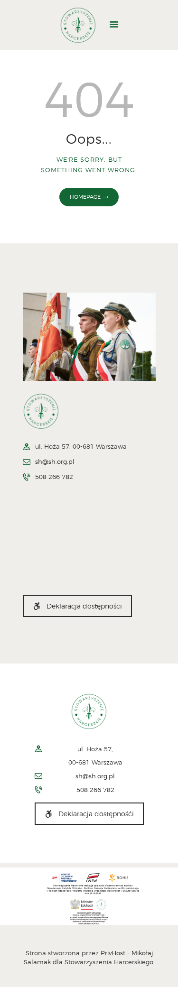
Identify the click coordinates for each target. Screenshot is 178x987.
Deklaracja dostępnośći (96, 814)
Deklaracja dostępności (84, 606)
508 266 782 (54, 476)
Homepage (85, 197)
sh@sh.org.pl (55, 461)
